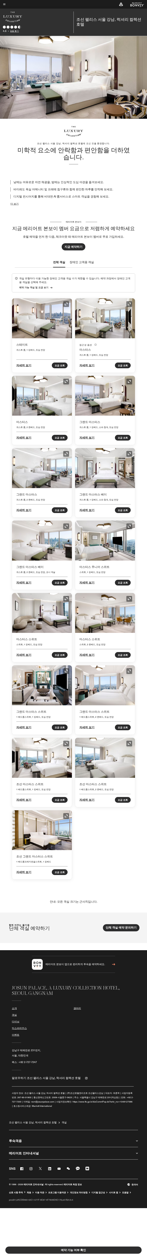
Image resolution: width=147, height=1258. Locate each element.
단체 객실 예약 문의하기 (121, 927)
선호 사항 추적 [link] (16, 1192)
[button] (121, 4)
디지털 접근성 (98, 1192)
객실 (14, 1015)
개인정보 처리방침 (79, 1192)
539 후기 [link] (14, 31)
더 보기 (14, 203)
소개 (14, 1008)
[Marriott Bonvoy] (135, 4)
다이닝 (15, 1021)
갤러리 (77, 1008)
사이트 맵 (113, 1192)
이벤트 (15, 1034)
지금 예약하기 (73, 246)
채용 (29, 1192)
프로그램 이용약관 (57, 1192)
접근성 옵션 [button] (86, 345)
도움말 (125, 1192)
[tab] (59, 262)
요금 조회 (60, 365)
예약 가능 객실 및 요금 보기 (33, 287)
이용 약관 (39, 1192)
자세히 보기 (23, 365)
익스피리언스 (19, 1028)
